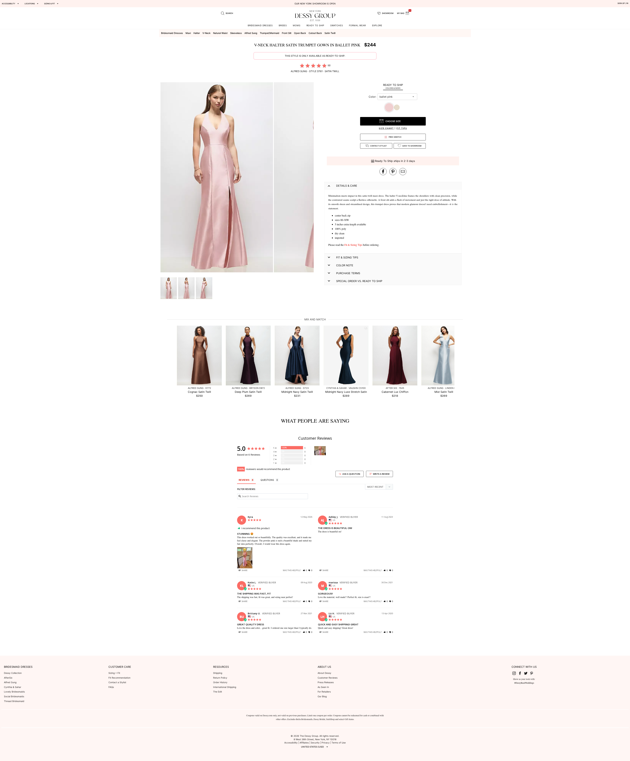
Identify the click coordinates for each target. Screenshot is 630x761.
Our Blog (322, 696)
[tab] (393, 86)
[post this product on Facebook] (383, 171)
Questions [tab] (267, 479)
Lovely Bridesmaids (14, 691)
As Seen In (323, 687)
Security (315, 742)
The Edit (217, 691)
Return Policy (220, 677)
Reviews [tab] (244, 479)
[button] (217, 177)
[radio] (302, 65)
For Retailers (324, 691)
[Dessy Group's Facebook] (521, 673)
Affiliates (304, 742)
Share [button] (244, 570)
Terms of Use (339, 742)
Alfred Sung (10, 682)
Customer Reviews (327, 677)
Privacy (326, 742)
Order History (220, 682)
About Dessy (324, 673)
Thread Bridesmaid (14, 701)
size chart (386, 128)
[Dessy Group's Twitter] (527, 673)
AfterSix (8, 677)
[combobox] (394, 97)
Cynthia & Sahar (12, 687)
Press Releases (326, 682)
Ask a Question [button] (351, 473)
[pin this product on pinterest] (393, 171)
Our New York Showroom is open (315, 3)
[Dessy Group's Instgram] (515, 673)
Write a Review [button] (381, 473)
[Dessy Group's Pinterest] (533, 673)
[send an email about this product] (402, 171)
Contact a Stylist (117, 682)
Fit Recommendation (119, 677)
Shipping (217, 673)
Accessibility (291, 742)
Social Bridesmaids (14, 696)
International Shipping (224, 687)
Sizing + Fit (114, 673)
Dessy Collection (13, 673)
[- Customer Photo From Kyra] (320, 450)
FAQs (111, 687)
